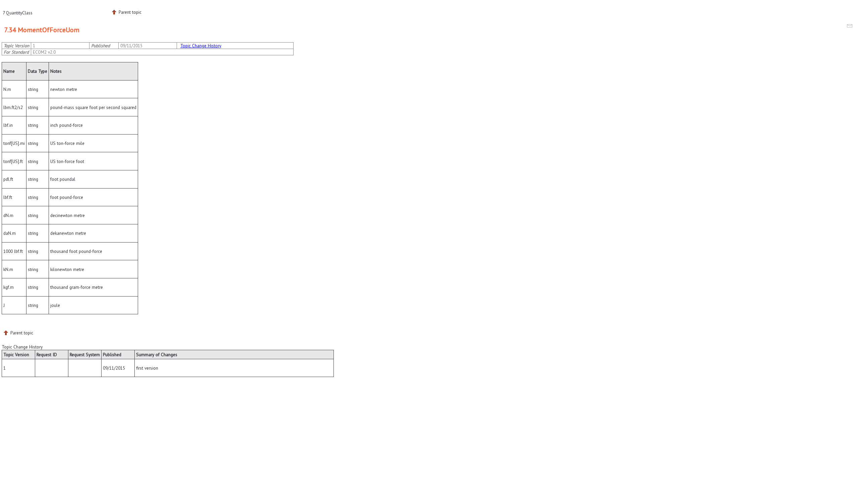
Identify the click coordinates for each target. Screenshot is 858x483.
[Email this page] (850, 27)
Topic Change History (200, 46)
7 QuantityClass (18, 13)
